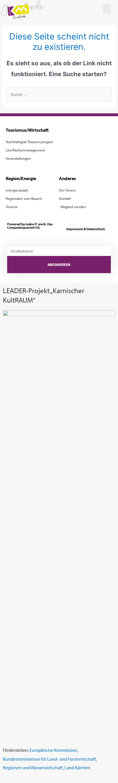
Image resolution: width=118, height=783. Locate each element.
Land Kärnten (77, 767)
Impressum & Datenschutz (85, 229)
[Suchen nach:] (59, 94)
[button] (107, 9)
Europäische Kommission (53, 750)
